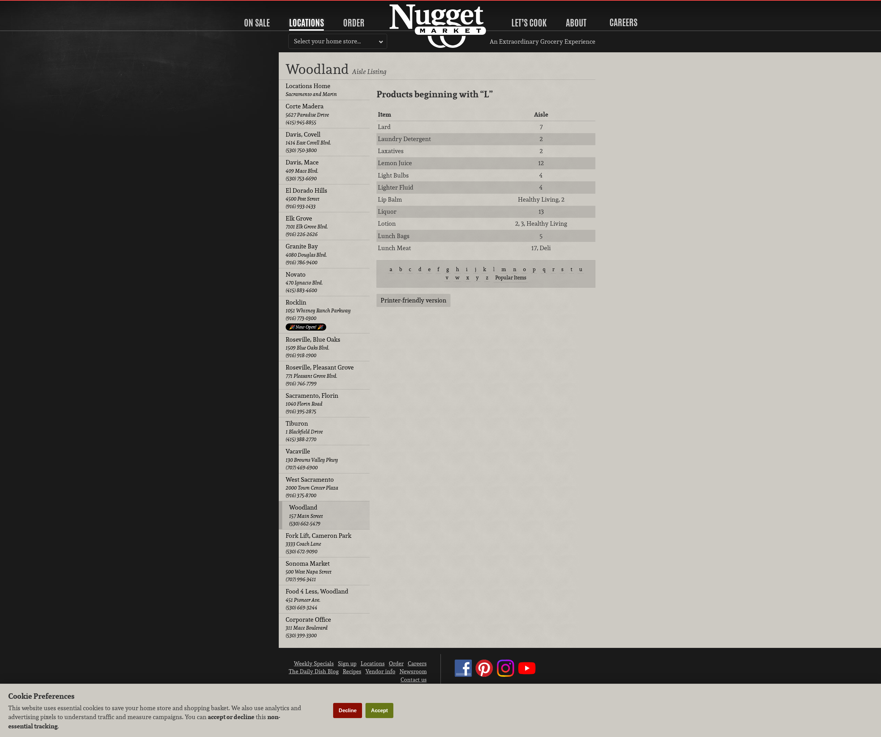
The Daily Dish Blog (314, 671)
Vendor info (380, 671)
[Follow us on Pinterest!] (484, 674)
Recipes (352, 671)
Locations (306, 22)
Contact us (414, 679)
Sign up (347, 663)
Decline (348, 710)
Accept (379, 710)
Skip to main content (32, 6)
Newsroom (413, 671)
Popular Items (510, 277)
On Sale (257, 22)
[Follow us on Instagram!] (505, 674)
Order (353, 22)
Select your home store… (327, 41)
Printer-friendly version (413, 300)
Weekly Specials (314, 663)
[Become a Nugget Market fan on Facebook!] (463, 674)
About (576, 22)
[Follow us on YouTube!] (526, 674)
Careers (623, 22)
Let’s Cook (528, 22)
